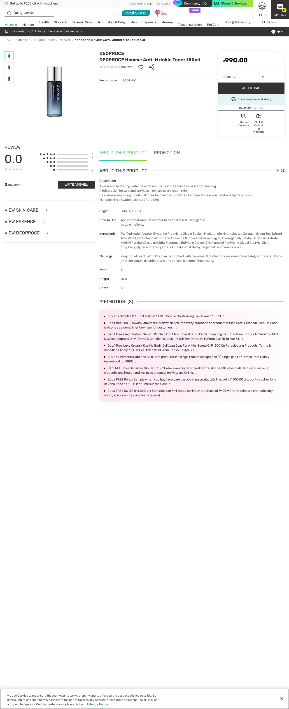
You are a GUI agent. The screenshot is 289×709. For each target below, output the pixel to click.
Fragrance (149, 22)
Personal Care (82, 22)
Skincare (60, 22)
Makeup (167, 22)
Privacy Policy (97, 704)
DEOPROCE (111, 53)
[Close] (282, 699)
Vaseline (11, 25)
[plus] (276, 77)
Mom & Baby (116, 22)
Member (28, 25)
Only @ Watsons (236, 22)
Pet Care (213, 25)
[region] (144, 699)
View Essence (21, 221)
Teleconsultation (190, 25)
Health (44, 22)
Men (134, 22)
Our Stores (163, 3)
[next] (250, 22)
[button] (280, 9)
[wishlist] (141, 67)
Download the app (141, 3)
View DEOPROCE (23, 233)
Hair (100, 22)
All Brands (268, 22)
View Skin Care (22, 210)
